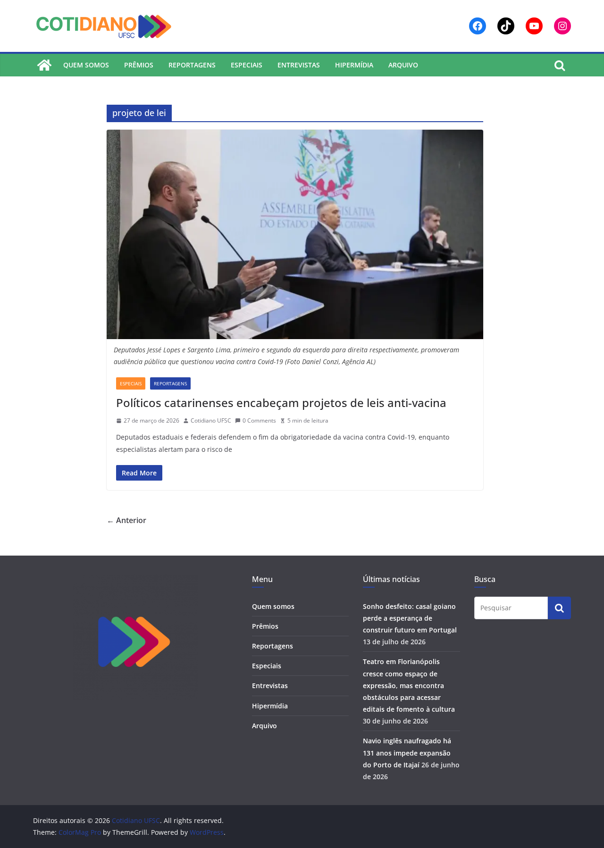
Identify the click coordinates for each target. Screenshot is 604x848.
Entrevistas (298, 64)
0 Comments (259, 420)
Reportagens (192, 64)
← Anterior (126, 520)
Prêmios (138, 64)
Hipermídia (354, 64)
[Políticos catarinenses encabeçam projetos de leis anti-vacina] (295, 234)
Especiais (246, 64)
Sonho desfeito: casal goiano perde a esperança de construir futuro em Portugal (410, 618)
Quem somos (86, 64)
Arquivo (403, 64)
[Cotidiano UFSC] (44, 65)
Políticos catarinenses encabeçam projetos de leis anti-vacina (281, 402)
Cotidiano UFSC (211, 420)
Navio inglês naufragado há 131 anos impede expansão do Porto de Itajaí (407, 752)
